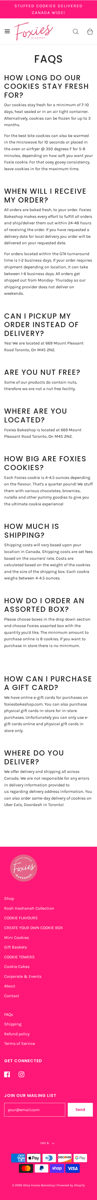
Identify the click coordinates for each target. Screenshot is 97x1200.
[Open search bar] (76, 31)
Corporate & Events (22, 976)
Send (80, 1109)
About (9, 985)
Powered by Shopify (71, 1185)
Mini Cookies (16, 937)
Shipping (12, 1024)
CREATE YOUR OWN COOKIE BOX (33, 927)
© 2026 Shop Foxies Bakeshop (33, 1185)
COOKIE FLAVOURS (21, 917)
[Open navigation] (7, 31)
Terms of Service (19, 1043)
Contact (11, 995)
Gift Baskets (15, 947)
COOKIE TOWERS (19, 956)
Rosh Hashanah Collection (29, 908)
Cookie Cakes (16, 966)
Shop (9, 898)
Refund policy (16, 1033)
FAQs (8, 1014)
